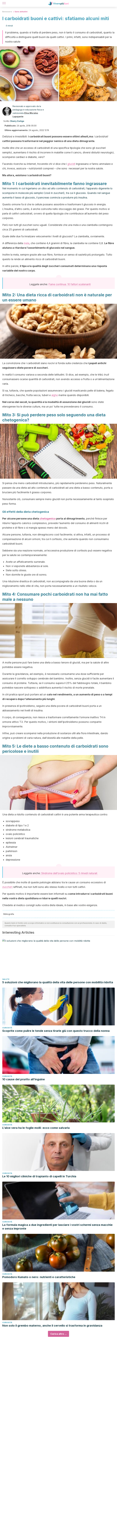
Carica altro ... (58, 1333)
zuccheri (7, 886)
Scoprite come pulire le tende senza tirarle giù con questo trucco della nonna (56, 1031)
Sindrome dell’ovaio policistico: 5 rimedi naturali (69, 873)
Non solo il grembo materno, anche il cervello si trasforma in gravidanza (52, 1325)
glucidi (71, 163)
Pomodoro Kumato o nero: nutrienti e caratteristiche (38, 1277)
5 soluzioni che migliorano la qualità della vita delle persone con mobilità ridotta (57, 982)
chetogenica (47, 518)
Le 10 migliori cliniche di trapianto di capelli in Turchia (39, 1176)
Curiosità (7, 1028)
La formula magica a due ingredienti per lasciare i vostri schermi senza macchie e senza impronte (57, 1226)
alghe (54, 395)
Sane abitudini (21, 12)
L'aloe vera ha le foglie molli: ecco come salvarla (36, 1128)
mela (26, 243)
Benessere (7, 12)
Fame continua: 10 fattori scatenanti (70, 284)
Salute (5, 979)
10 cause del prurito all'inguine (23, 1079)
